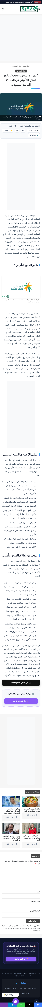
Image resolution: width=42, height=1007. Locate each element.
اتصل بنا (23, 988)
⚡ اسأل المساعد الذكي (21, 701)
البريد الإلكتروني (34, 901)
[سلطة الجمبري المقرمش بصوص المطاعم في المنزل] (31, 801)
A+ (23, 130)
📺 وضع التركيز (34, 135)
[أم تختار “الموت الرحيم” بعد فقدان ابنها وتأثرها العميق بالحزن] (31, 828)
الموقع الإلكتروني (35, 911)
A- (17, 130)
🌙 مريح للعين (8, 130)
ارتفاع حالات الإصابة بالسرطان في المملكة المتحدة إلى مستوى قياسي (11, 811)
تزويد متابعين (32, 988)
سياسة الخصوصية (11, 988)
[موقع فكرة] (29, 9)
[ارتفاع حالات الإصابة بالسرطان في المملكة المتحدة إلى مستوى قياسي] (11, 801)
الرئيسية (25, 66)
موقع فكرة (27, 973)
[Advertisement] (21, 38)
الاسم (38, 892)
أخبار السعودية (16, 66)
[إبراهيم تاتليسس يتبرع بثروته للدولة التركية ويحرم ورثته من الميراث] (11, 828)
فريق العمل (25, 993)
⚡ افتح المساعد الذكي (21, 959)
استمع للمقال (33, 130)
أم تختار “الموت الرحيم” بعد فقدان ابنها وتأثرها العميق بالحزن (31, 838)
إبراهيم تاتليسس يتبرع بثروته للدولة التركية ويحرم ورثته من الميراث (11, 838)
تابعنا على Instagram (21, 682)
